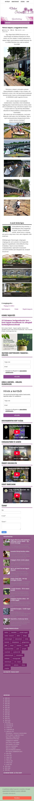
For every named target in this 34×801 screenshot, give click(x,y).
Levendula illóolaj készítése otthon (20, 551)
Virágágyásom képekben (12, 740)
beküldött (13, 632)
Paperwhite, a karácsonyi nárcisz (19, 619)
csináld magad (24, 632)
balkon (6, 632)
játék (6, 645)
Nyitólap (7, 1)
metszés (19, 645)
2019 (6, 711)
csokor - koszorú (9, 635)
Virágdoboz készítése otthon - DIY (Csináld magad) (20, 599)
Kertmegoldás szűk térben (12, 744)
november (9, 725)
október (8, 727)
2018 (6, 713)
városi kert (5, 31)
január (8, 764)
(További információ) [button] (9, 793)
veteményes (8, 661)
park (17, 648)
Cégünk (22, 1)
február (8, 762)
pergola (24, 648)
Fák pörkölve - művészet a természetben (16, 733)
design (25, 635)
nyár (23, 30)
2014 (6, 720)
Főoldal (16, 309)
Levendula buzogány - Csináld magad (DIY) (20, 609)
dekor (18, 635)
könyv (12, 645)
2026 (6, 698)
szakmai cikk (16, 652)
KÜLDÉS (17, 376)
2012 (6, 766)
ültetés (23, 665)
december (9, 724)
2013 (6, 722)
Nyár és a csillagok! (11, 748)
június (8, 755)
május (8, 757)
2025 (6, 700)
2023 (6, 703)
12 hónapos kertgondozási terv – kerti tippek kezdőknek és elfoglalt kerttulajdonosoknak (17, 322)
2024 (6, 702)
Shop (28, 1)
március (8, 761)
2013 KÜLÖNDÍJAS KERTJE (13, 749)
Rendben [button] (17, 798)
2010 (6, 770)
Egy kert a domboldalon (12, 746)
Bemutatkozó (15, 1)
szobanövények (9, 655)
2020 (6, 709)
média (26, 645)
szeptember (9, 729)
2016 (6, 716)
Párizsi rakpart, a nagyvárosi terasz (15, 735)
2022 (6, 705)
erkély (26, 639)
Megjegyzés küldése (9, 306)
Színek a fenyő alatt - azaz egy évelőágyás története (19, 579)
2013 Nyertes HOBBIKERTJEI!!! (14, 751)
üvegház (7, 668)
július (7, 753)
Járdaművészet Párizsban (12, 738)
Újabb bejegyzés (6, 309)
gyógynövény (25, 642)
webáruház (8, 665)
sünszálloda (19, 655)
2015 (6, 718)
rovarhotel (7, 652)
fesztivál (7, 642)
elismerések (18, 639)
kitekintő (19, 30)
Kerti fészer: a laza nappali (12, 742)
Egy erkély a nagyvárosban (13, 737)
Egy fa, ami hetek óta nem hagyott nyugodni (20, 569)
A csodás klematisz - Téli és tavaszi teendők (20, 589)
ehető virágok (8, 639)
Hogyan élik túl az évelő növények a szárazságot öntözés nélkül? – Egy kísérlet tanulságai (20, 541)
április (8, 759)
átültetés (16, 665)
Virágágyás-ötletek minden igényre (20, 560)
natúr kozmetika (9, 648)
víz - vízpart (17, 661)
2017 (6, 714)
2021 (6, 707)
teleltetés (7, 658)
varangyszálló (16, 658)
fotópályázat (15, 642)
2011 (6, 768)
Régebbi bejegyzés (27, 309)
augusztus (9, 731)
